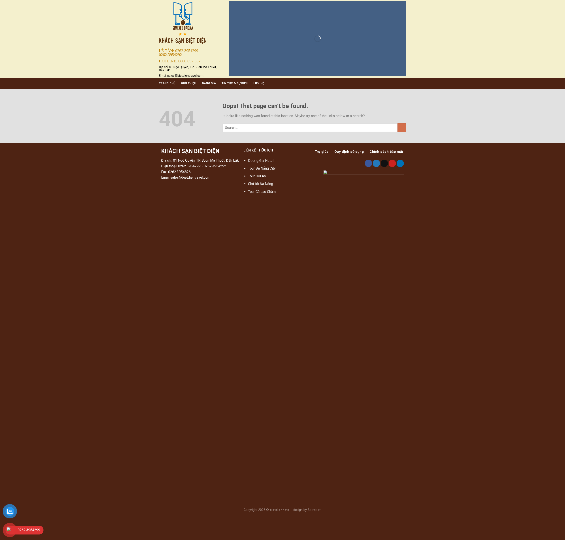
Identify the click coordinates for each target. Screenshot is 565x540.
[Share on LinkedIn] (400, 163)
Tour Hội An (257, 176)
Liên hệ (258, 83)
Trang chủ (167, 83)
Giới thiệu (188, 83)
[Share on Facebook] (368, 163)
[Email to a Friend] (384, 163)
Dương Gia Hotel (261, 161)
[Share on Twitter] (376, 163)
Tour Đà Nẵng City (262, 168)
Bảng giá (209, 83)
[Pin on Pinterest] (392, 163)
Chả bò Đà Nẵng (260, 184)
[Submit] (401, 127)
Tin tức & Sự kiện (235, 83)
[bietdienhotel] (190, 23)
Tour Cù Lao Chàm (262, 192)
